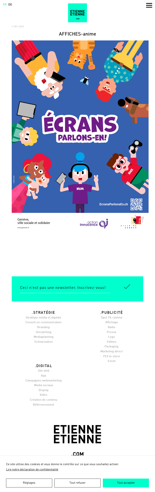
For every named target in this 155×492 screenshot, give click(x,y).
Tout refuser (77, 482)
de (10, 4)
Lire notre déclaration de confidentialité (32, 469)
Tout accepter (126, 482)
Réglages (29, 482)
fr (4, 4)
